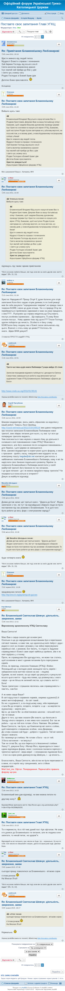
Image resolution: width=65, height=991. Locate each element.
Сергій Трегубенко (15, 403)
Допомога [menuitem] (25, 13)
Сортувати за (24, 947)
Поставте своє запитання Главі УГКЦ (28, 24)
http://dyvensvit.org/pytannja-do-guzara (19, 595)
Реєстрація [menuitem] (51, 13)
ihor (19, 28)
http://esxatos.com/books (47, 397)
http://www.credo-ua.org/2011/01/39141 (19, 391)
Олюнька (10, 92)
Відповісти (7, 31)
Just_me (11, 813)
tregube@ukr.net (27, 456)
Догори (62, 88)
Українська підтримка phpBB (46, 989)
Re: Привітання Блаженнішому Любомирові (30, 50)
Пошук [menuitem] (62, 18)
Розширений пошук (50, 32)
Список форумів (11, 983)
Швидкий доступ (11, 13)
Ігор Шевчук (6, 607)
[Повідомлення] (2, 54)
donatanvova (12, 42)
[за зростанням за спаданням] (32, 951)
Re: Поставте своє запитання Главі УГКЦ (25, 787)
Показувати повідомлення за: (24, 944)
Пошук (46, 32)
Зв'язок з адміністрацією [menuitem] (37, 983)
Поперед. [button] (35, 37)
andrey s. (10, 280)
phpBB (24, 987)
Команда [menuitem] (54, 983)
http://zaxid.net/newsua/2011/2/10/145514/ (21, 428)
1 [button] (39, 37)
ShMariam (11, 778)
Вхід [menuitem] (61, 13)
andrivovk (12, 343)
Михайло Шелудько (9, 483)
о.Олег (10, 178)
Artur (14, 28)
